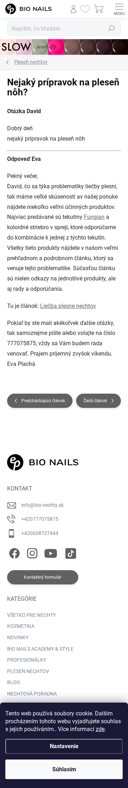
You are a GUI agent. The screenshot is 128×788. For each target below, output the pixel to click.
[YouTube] (51, 552)
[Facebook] (13, 552)
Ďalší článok (95, 400)
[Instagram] (31, 552)
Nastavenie (64, 746)
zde (100, 729)
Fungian (94, 217)
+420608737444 (39, 533)
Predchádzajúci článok (43, 400)
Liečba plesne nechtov (68, 306)
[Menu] (119, 9)
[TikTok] (69, 552)
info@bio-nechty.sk (42, 505)
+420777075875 (39, 519)
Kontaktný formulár (43, 577)
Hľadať (111, 28)
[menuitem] (31, 615)
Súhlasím (64, 769)
